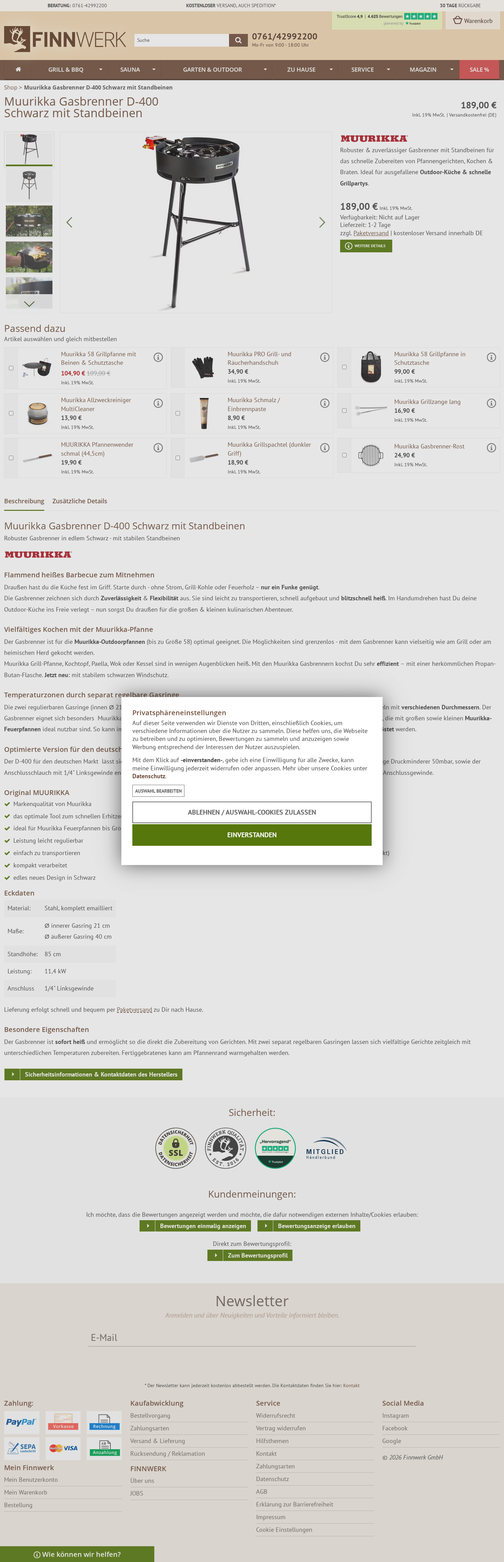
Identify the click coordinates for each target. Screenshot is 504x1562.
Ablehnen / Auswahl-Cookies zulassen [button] (252, 812)
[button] (158, 791)
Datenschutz (148, 776)
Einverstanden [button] (252, 834)
